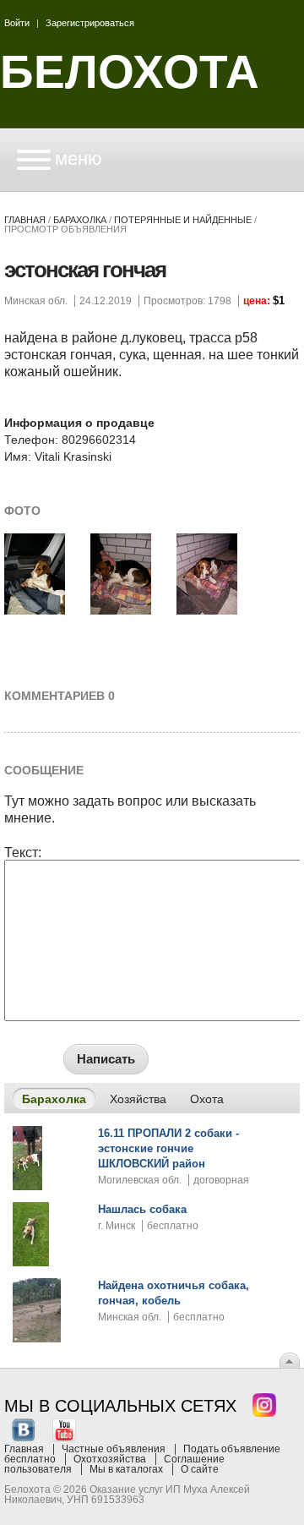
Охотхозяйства (109, 1459)
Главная (25, 220)
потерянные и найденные (183, 220)
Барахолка (79, 220)
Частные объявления (114, 1449)
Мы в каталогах (126, 1469)
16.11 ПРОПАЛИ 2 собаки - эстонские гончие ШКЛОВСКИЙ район (168, 1148)
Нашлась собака (142, 1209)
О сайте (200, 1469)
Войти (17, 23)
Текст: (22, 853)
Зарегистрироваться (90, 23)
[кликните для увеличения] (34, 611)
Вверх (290, 1360)
